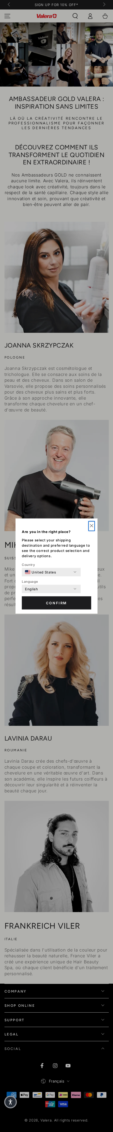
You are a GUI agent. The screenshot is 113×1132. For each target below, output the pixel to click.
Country (28, 564)
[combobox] (40, 572)
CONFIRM (56, 603)
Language (30, 581)
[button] (92, 526)
